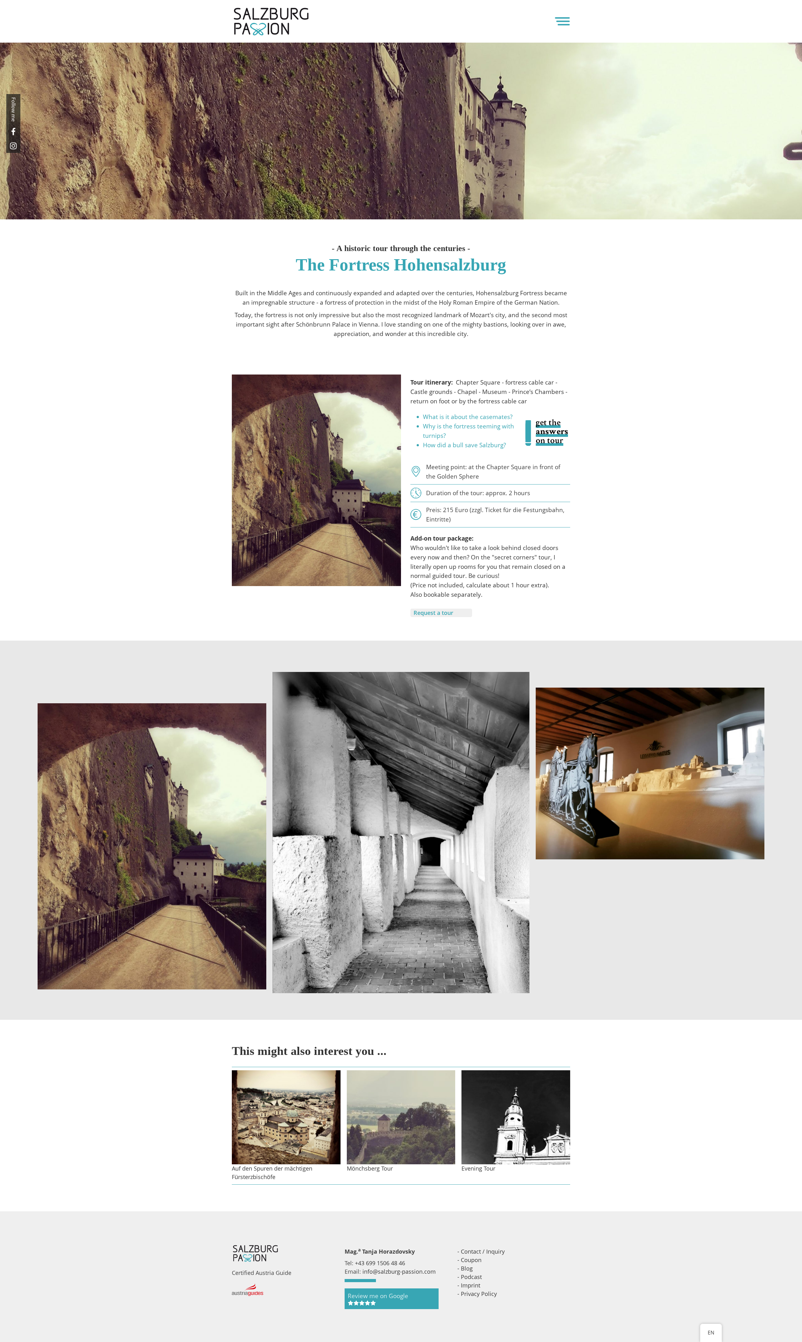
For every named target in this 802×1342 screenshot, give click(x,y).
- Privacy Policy (477, 1293)
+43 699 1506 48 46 (380, 1263)
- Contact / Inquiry (481, 1251)
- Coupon (469, 1260)
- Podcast (469, 1277)
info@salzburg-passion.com (399, 1271)
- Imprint (468, 1285)
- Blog (465, 1268)
